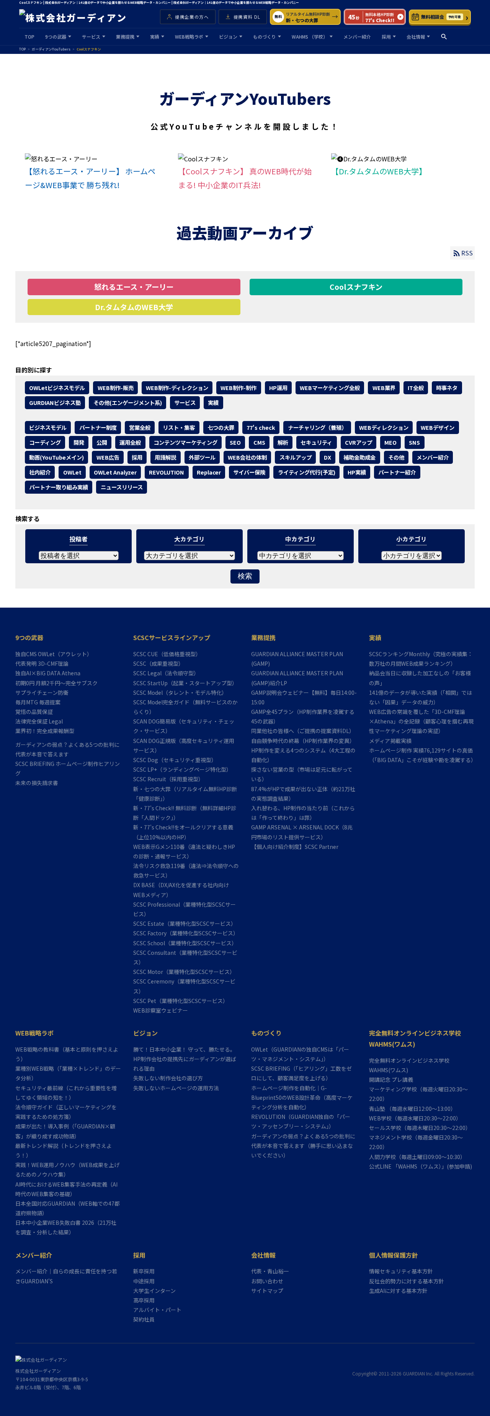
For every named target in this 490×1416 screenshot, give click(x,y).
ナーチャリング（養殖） (317, 427)
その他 (396, 457)
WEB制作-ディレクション (177, 388)
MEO (390, 442)
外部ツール (202, 457)
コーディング (45, 442)
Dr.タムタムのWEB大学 (134, 307)
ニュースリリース (122, 487)
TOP (29, 36)
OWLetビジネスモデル (57, 388)
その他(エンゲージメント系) (127, 402)
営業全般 (139, 427)
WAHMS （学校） (310, 36)
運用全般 (130, 442)
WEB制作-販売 (116, 388)
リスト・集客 (179, 427)
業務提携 (125, 36)
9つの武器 (55, 36)
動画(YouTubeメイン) (56, 457)
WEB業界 (383, 388)
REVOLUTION (166, 472)
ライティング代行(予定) (306, 472)
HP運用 (278, 388)
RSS (467, 252)
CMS (259, 442)
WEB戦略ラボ (189, 36)
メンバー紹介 (357, 36)
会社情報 (416, 36)
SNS (414, 442)
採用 (386, 36)
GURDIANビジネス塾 (55, 402)
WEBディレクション (383, 427)
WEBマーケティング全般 (330, 388)
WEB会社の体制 (247, 457)
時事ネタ (446, 388)
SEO (235, 442)
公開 (101, 442)
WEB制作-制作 (238, 388)
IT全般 (416, 388)
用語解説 (165, 457)
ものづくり (264, 36)
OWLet (72, 472)
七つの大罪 (220, 427)
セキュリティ (316, 442)
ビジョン (228, 36)
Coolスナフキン (356, 286)
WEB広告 (107, 457)
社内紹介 (40, 472)
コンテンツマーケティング (185, 442)
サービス (91, 36)
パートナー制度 (98, 427)
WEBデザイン (437, 427)
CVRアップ (358, 442)
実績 (154, 36)
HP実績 (357, 472)
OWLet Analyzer (115, 472)
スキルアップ (295, 457)
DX (327, 457)
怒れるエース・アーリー (133, 286)
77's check (261, 427)
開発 (79, 442)
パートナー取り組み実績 (58, 487)
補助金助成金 (359, 457)
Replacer (209, 472)
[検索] (444, 37)
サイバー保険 (249, 472)
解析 (283, 442)
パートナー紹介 (397, 472)
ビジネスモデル (48, 427)
